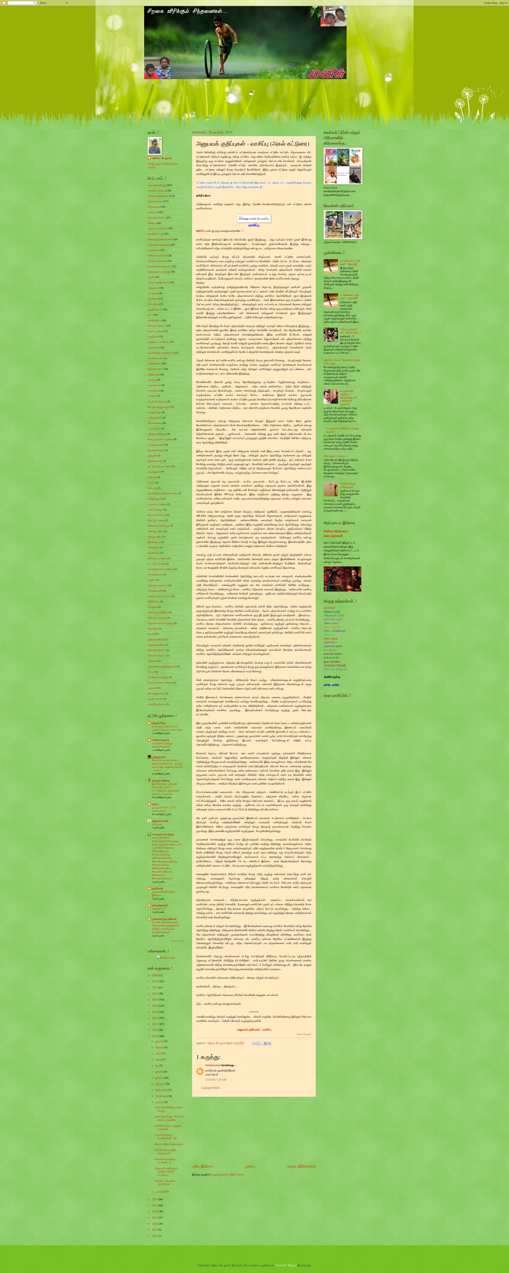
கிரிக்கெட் (153, 601)
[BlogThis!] (258, 1043)
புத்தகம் (152, 661)
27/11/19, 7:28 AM (215, 1079)
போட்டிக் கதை (156, 520)
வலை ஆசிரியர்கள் (158, 282)
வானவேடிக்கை (156, 704)
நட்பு (150, 315)
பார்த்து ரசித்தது (157, 434)
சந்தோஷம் (154, 374)
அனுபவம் (153, 288)
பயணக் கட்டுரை (157, 504)
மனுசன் (152, 688)
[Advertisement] (254, 1130)
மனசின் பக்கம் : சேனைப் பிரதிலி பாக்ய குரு (342, 361)
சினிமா (152, 223)
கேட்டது (152, 488)
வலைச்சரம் (154, 385)
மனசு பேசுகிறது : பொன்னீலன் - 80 (165, 1136)
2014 (155, 1005)
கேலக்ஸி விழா (156, 450)
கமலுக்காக (154, 412)
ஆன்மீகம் (153, 347)
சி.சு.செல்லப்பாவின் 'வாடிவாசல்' (165, 1151)
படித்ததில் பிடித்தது (159, 244)
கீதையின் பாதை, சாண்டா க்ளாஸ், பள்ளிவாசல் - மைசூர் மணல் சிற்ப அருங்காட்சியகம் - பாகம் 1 (167, 765)
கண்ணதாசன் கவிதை (161, 569)
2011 (155, 987)
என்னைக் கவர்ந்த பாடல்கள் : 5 (164, 1160)
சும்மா (155, 804)
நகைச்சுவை (155, 423)
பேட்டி (151, 672)
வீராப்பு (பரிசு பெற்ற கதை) (168, 1144)
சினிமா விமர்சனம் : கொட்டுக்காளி (336, 533)
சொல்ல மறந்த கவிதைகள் (348, 485)
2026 (155, 1236)
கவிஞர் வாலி (155, 590)
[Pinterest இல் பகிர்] (269, 1043)
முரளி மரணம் (155, 699)
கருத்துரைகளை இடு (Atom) (228, 1174)
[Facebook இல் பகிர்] (266, 1043)
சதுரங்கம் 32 (158, 908)
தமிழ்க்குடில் (155, 498)
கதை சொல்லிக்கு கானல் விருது (168, 1108)
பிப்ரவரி (159, 1047)
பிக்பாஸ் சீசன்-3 (157, 217)
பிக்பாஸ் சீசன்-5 (157, 326)
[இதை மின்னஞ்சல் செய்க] (254, 1043)
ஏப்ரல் (158, 1059)
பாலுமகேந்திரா (156, 645)
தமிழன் (152, 455)
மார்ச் (158, 1053)
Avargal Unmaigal (163, 834)
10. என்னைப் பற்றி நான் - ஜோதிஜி (350, 262)
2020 (155, 1199)
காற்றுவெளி (155, 417)
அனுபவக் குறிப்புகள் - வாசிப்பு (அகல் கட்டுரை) (166, 1171)
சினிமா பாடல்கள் (157, 255)
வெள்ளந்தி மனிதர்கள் (160, 353)
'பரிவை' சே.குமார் (162, 158)
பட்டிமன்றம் (154, 428)
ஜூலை (159, 1078)
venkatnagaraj (160, 740)
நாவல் (151, 634)
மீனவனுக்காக (156, 693)
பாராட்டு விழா (155, 509)
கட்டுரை (152, 293)
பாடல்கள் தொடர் (157, 401)
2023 (155, 1217)
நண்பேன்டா (154, 320)
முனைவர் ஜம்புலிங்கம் (164, 919)
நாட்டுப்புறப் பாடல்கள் (159, 466)
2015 (155, 1012)
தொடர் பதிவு (155, 331)
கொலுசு (152, 607)
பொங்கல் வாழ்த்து (158, 677)
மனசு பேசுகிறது (156, 185)
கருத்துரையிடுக (210, 1087)
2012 (155, 993)
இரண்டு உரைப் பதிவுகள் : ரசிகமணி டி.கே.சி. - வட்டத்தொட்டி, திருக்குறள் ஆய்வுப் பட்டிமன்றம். (166, 789)
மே (157, 1065)
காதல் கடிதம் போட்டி (159, 596)
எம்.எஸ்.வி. (153, 553)
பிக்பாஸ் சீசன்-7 (157, 655)
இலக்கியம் (154, 542)
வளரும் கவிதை (161, 780)
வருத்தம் (153, 336)
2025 (155, 1229)
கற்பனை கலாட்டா (158, 585)
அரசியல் (152, 299)
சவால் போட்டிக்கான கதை (162, 493)
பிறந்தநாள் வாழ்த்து (159, 271)
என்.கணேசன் (160, 905)
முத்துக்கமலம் (156, 444)
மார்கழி (152, 477)
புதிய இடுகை (202, 1165)
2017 (155, 1024)
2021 (155, 1205)
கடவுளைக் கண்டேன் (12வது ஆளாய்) (342, 429)
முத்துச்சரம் (158, 757)
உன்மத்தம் (153, 547)
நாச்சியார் (157, 888)
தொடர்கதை (155, 201)
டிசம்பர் (159, 1191)
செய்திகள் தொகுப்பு (159, 266)
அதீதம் (152, 396)
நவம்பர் (159, 1102)
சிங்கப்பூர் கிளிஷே (158, 612)
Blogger (292, 1265)
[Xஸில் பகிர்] (262, 1043)
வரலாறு (152, 380)
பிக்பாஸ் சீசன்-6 (157, 650)
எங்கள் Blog (159, 723)
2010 (155, 981)
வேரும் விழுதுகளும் (159, 407)
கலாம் (151, 482)
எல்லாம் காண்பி (177, 940)
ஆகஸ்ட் (160, 1084)
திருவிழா (153, 628)
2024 (155, 1223)
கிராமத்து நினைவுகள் (160, 239)
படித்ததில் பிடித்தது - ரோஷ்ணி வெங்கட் (163, 744)
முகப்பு (250, 1165)
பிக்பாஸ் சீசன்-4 (157, 515)
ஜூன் (158, 1071)
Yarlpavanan (213, 1065)
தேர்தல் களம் (155, 369)
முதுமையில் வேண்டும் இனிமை (163, 893)
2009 (155, 975)
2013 (155, 999)
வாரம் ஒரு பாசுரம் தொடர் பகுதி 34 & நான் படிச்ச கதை (167, 727)
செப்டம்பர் (161, 1090)
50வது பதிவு (155, 536)
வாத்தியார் (154, 390)
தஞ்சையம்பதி (160, 821)
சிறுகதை (153, 206)
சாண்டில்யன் (155, 358)
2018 (155, 1030)
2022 (155, 1211)
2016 (155, 1018)
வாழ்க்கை (153, 250)
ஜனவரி (159, 1041)
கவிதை (152, 212)
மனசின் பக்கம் (156, 190)
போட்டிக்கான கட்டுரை (160, 439)
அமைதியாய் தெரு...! (336, 456)
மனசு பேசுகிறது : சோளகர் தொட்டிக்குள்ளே (169, 1118)
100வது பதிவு (155, 531)
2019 (155, 1036)
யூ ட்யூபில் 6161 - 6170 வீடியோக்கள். (164, 809)
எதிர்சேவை (154, 363)
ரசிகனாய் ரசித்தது (158, 525)
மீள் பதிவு (153, 304)
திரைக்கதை (155, 461)
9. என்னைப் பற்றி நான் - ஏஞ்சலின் (349, 296)
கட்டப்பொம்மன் (156, 563)
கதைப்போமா (155, 574)
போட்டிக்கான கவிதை (160, 682)
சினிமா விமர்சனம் (158, 196)
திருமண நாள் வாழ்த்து (160, 623)
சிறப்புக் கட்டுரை (157, 618)
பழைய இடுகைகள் (301, 1165)
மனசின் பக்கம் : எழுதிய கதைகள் (168, 1127)
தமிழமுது (157, 824)
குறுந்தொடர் (155, 309)
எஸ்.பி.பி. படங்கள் (157, 558)
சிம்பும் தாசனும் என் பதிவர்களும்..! (350, 330)
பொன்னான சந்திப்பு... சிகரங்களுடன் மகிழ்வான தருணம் (348, 397)
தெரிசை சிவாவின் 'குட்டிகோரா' (165, 1182)
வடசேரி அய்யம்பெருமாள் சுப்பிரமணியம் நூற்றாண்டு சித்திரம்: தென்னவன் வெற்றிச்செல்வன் (165, 927)
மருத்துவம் (154, 471)
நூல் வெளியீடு (156, 639)
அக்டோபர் (161, 1096)
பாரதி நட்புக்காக (157, 261)
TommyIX (281, 1265)
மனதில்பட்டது (155, 234)
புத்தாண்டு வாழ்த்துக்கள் (162, 666)
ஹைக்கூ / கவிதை (158, 342)
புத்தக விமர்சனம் (157, 228)
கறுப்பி (151, 580)
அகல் (151, 277)
